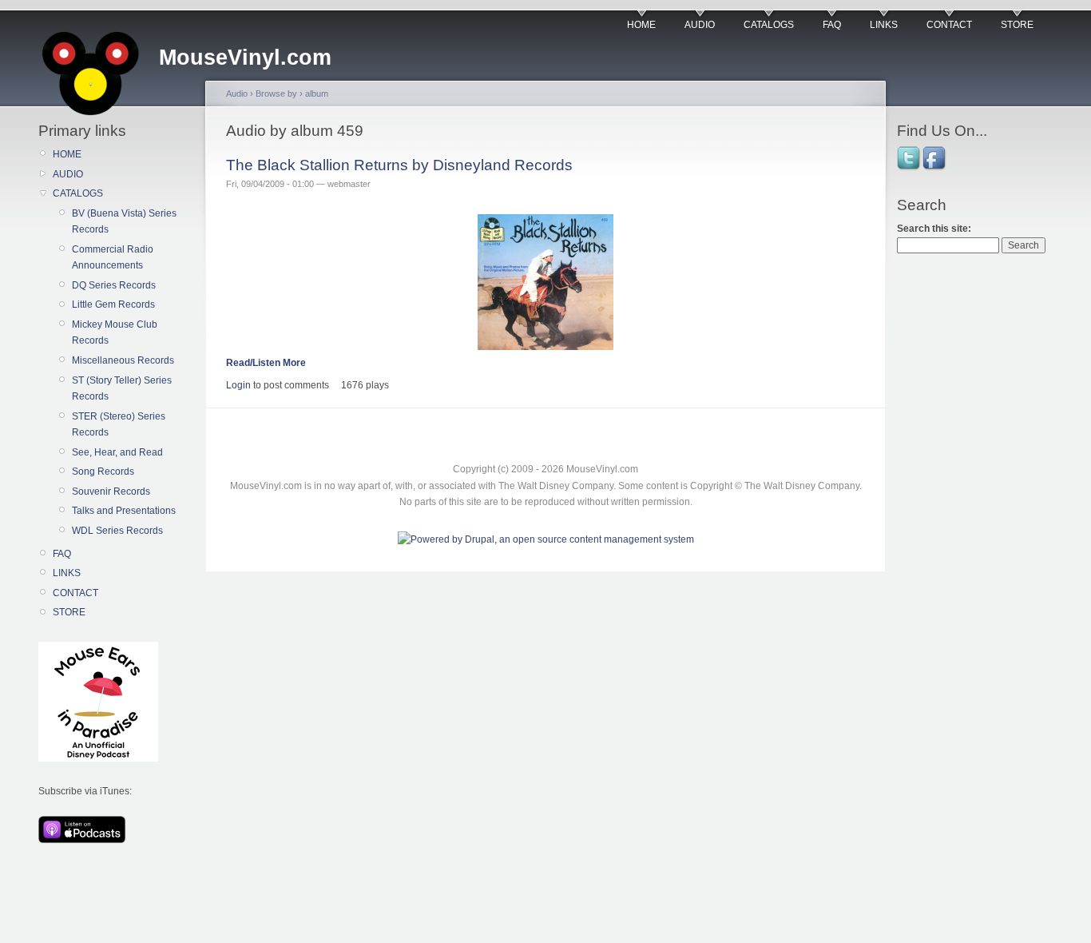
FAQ (832, 24)
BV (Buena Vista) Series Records (124, 221)
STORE (1017, 24)
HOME (641, 24)
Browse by (276, 93)
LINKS (884, 24)
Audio (237, 93)
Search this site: (934, 228)
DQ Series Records (114, 285)
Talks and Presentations (124, 510)
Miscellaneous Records (123, 360)
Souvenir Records (111, 491)
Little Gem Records (113, 304)
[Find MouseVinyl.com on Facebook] (935, 168)
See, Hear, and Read (117, 452)
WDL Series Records (117, 530)
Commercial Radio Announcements (112, 257)
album (316, 93)
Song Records (103, 471)
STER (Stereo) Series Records (118, 424)
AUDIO (699, 24)
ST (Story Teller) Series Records (122, 388)
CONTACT (949, 24)
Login (238, 385)
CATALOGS (769, 24)
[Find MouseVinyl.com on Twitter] (909, 168)
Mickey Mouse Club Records (114, 332)
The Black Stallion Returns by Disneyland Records (399, 165)
